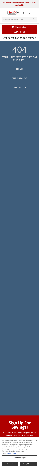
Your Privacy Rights (19, 458)
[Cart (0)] (35, 12)
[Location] (23, 12)
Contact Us (19, 87)
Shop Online (20, 27)
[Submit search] (33, 19)
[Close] (36, 440)
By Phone (20, 32)
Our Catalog (19, 78)
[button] (3, 12)
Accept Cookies (28, 464)
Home (19, 69)
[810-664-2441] (29, 12)
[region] (19, 452)
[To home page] (13, 13)
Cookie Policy (11, 453)
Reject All (10, 464)
